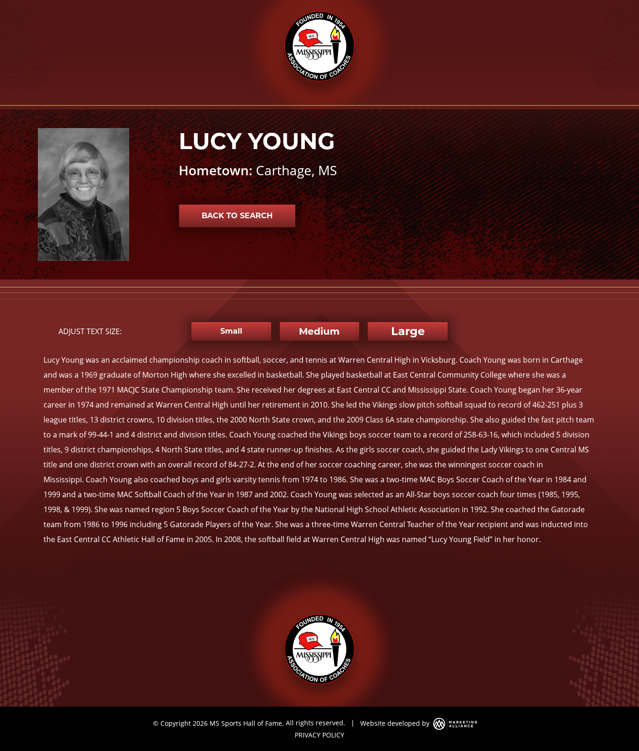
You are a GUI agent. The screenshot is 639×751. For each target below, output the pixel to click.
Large (408, 331)
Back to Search (237, 215)
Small (231, 331)
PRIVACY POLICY (319, 734)
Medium (319, 331)
